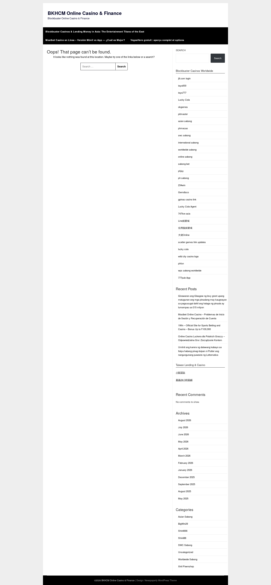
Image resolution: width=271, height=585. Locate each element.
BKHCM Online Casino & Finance (85, 13)
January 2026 (185, 469)
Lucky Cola (184, 99)
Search (181, 50)
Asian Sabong (185, 516)
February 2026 (185, 462)
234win (181, 185)
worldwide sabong (187, 149)
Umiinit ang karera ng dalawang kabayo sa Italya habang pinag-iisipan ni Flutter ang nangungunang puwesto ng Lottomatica (200, 350)
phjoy (181, 170)
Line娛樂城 (183, 220)
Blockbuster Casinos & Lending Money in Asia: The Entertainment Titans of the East (94, 31)
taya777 (182, 92)
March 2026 (184, 455)
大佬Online (183, 234)
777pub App (184, 277)
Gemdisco (183, 192)
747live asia (184, 213)
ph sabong (183, 178)
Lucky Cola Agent (187, 206)
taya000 (182, 85)
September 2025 (186, 484)
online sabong (185, 156)
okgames (183, 107)
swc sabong (184, 135)
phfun (181, 263)
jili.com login (184, 78)
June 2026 (183, 434)
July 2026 (183, 427)
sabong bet (183, 163)
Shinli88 (182, 538)
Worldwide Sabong (187, 559)
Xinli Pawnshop (186, 566)
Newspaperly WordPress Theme (161, 580)
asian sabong (185, 121)
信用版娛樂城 (185, 227)
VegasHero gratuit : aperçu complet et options (157, 40)
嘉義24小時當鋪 (184, 379)
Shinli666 (182, 530)
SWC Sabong (185, 545)
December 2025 (186, 477)
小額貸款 (180, 372)
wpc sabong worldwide (189, 270)
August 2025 (184, 491)
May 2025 (183, 498)
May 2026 (183, 441)
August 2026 (184, 420)
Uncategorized (185, 552)
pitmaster (183, 114)
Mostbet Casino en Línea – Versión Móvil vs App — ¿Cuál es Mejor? (85, 40)
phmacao (183, 128)
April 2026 (183, 448)
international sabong (188, 142)
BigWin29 (183, 523)
